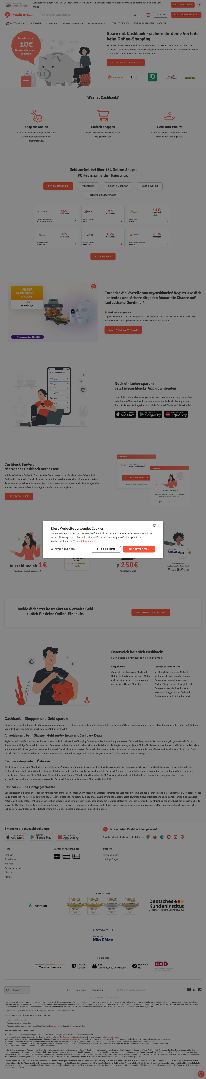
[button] (63, 549)
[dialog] (103, 539)
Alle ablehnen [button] (106, 549)
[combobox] (154, 525)
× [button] (158, 525)
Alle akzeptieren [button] (139, 549)
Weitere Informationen (84, 540)
